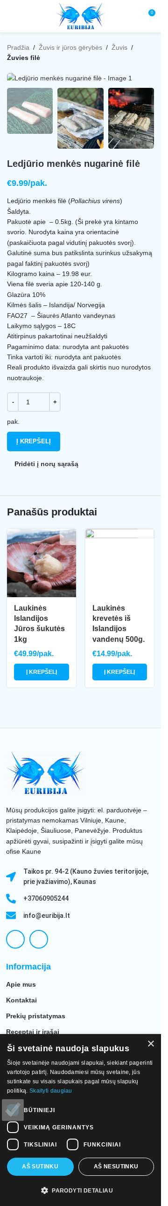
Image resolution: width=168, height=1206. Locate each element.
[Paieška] (130, 16)
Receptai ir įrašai (32, 1031)
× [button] (150, 1044)
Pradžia (18, 47)
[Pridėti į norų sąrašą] (68, 537)
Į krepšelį (33, 441)
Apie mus (21, 984)
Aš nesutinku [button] (116, 1166)
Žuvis (119, 47)
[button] (41, 672)
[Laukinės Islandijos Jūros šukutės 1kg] (41, 563)
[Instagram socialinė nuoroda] (38, 939)
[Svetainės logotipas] (80, 16)
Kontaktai (21, 1000)
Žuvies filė (23, 57)
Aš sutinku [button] (40, 1166)
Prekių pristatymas (35, 1016)
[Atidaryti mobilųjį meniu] (10, 16)
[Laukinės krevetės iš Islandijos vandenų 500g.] (119, 563)
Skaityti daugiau (50, 1090)
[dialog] (80, 1120)
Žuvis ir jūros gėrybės (70, 47)
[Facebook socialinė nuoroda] (15, 939)
